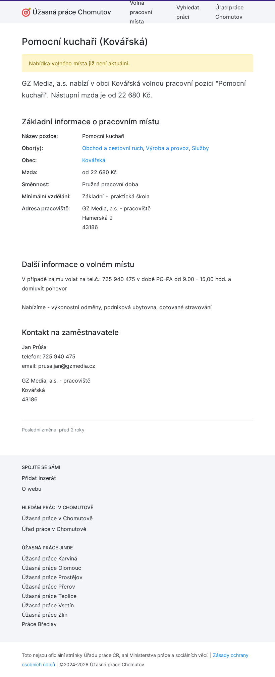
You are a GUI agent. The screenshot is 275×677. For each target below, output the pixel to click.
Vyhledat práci (187, 12)
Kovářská (93, 160)
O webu (31, 488)
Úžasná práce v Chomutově (57, 518)
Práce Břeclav (39, 624)
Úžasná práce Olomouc (51, 567)
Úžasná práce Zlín (44, 614)
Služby (200, 148)
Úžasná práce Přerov (48, 586)
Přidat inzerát (39, 478)
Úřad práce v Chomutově (54, 529)
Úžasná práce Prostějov (52, 577)
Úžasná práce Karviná (49, 558)
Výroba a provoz (167, 148)
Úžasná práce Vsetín (48, 605)
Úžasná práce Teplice (49, 596)
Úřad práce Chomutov (229, 12)
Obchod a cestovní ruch (112, 148)
